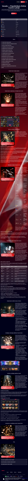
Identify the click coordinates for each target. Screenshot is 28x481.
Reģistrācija (19, 472)
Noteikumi (13, 474)
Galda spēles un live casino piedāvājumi (7, 56)
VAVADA (11, 472)
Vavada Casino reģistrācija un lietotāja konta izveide (9, 43)
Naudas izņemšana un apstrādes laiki (7, 51)
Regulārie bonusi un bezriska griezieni (7, 48)
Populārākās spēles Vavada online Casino (8, 53)
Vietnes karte (23, 474)
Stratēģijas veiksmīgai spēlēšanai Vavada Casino (9, 59)
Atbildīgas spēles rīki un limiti (6, 64)
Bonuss (15, 472)
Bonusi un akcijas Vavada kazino (6, 45)
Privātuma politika (4, 474)
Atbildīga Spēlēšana (9, 474)
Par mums (20, 474)
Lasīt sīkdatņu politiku (24, 478)
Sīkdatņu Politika (17, 474)
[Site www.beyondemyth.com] (3, 2)
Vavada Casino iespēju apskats (6, 42)
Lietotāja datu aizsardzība (5, 62)
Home (7, 472)
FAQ (3, 67)
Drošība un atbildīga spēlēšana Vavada (7, 61)
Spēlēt (14, 13)
